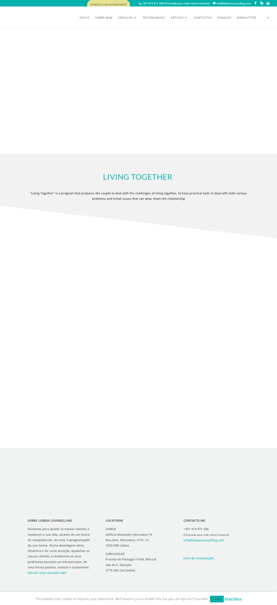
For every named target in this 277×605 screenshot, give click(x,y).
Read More (233, 599)
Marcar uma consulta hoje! (47, 573)
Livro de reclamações (199, 558)
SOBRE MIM (104, 17)
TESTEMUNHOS (154, 17)
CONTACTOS (203, 17)
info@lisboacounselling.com (204, 540)
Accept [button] (217, 599)
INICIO (85, 17)
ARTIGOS (177, 17)
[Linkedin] (268, 3)
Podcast (224, 17)
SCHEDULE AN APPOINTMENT (108, 4)
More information (43, 122)
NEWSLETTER (246, 17)
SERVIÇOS (125, 17)
